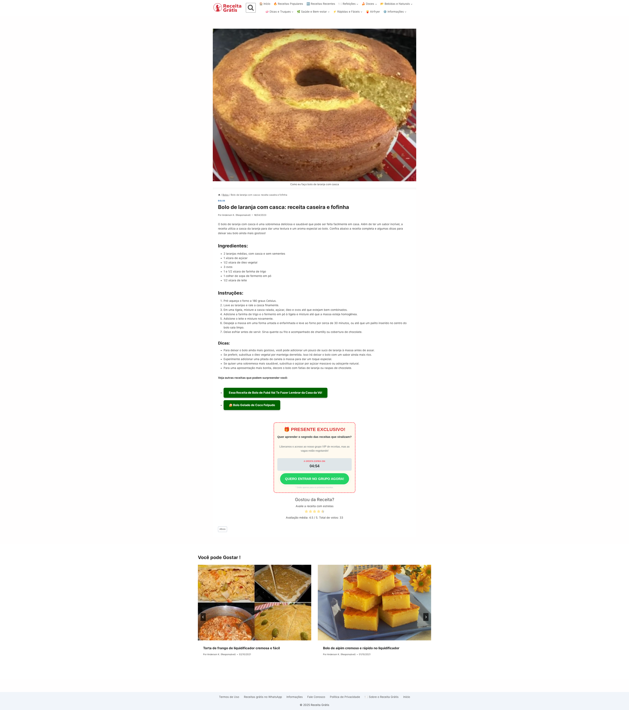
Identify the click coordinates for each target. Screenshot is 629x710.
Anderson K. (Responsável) (236, 215)
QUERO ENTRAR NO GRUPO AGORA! (314, 479)
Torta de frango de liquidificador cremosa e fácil (241, 648)
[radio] (306, 512)
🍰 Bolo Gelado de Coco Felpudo (252, 405)
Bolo (222, 529)
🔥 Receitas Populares (288, 3)
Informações (294, 697)
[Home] (219, 194)
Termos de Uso (229, 697)
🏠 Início (264, 3)
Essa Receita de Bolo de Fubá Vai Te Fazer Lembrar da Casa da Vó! (275, 392)
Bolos (221, 200)
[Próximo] (426, 617)
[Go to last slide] (203, 617)
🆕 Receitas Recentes (320, 3)
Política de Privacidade (345, 697)
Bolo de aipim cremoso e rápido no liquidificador (361, 648)
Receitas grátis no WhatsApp (263, 697)
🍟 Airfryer (373, 11)
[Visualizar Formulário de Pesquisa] (251, 8)
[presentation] (254, 602)
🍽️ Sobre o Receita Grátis (382, 697)
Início (406, 697)
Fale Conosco (316, 697)
